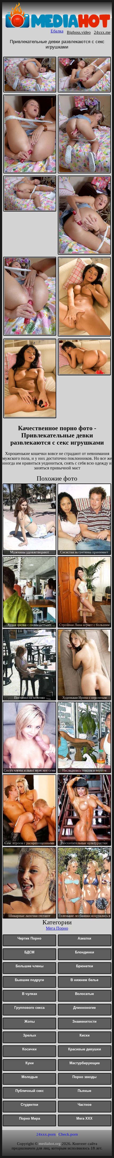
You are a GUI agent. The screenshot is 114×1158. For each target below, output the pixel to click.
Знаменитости (84, 1021)
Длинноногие (84, 1008)
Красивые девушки (84, 1049)
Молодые (29, 1077)
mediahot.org (50, 1143)
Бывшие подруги (29, 980)
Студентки (29, 1105)
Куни (29, 1063)
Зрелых (29, 1035)
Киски (85, 1035)
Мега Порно (57, 928)
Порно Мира (29, 1118)
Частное (84, 1105)
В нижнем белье (84, 980)
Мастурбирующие (84, 1063)
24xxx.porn (46, 1134)
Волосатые (84, 994)
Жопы (29, 1021)
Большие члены (29, 966)
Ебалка (57, 31)
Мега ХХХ (84, 1118)
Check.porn (68, 1134)
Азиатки (84, 938)
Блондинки (84, 952)
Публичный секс (29, 1091)
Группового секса (29, 1008)
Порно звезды (84, 1077)
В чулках (29, 994)
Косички (29, 1049)
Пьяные (84, 1091)
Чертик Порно (29, 938)
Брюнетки (84, 966)
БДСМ (29, 952)
